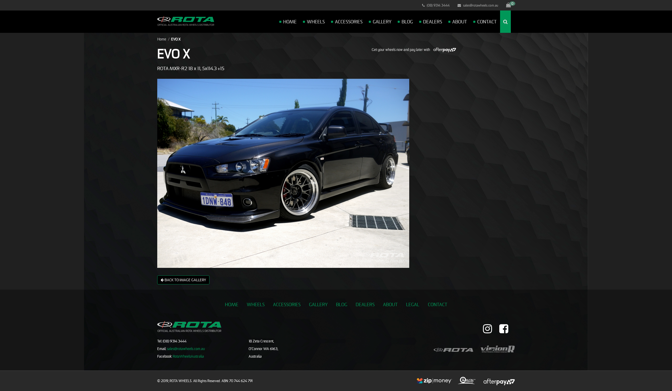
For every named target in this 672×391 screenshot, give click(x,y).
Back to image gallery (185, 280)
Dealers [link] (365, 304)
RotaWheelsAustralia (188, 356)
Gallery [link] (318, 304)
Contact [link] (437, 304)
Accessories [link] (287, 304)
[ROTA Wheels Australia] (185, 20)
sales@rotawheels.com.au (480, 5)
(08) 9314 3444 (438, 5)
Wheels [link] (256, 304)
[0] (508, 5)
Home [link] (231, 304)
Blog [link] (341, 304)
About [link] (390, 304)
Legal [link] (412, 304)
